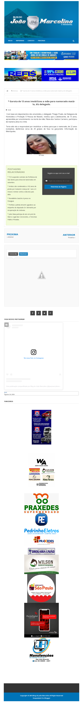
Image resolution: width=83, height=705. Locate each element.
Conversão (13, 254)
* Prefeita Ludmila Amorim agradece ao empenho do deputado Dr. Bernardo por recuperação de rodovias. (22, 207)
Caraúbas (7, 396)
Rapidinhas (20, 41)
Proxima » (71, 237)
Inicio (10, 41)
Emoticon (23, 254)
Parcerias (41, 41)
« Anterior (10, 237)
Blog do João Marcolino (41, 696)
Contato (31, 41)
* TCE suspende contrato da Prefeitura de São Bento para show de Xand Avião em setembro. (22, 179)
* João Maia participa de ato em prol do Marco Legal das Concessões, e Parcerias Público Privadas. (22, 217)
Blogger (47, 698)
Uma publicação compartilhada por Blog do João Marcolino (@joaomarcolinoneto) (34, 386)
